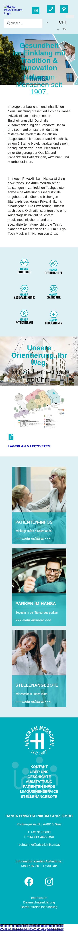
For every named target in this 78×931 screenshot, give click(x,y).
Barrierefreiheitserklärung (39, 907)
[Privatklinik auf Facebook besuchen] (28, 881)
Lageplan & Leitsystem (29, 446)
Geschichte (39, 777)
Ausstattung (39, 782)
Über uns (39, 772)
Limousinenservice (39, 791)
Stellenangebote (39, 797)
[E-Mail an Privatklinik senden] (35, 10)
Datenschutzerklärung (39, 902)
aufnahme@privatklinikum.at (39, 844)
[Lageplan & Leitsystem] (11, 437)
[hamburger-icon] (70, 16)
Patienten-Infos (39, 787)
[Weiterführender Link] (64, 9)
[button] (31, 925)
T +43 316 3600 (39, 832)
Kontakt (39, 767)
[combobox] (29, 23)
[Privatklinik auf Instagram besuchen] (49, 881)
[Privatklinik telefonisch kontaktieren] (51, 9)
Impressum (39, 898)
